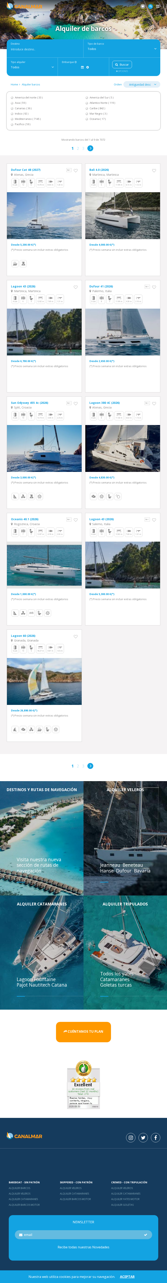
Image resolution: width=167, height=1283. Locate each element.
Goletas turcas (116, 985)
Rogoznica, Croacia (26, 524)
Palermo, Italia (101, 291)
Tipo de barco (96, 43)
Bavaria (143, 870)
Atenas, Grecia (23, 174)
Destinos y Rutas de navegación (42, 789)
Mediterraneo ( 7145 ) (28, 118)
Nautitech (40, 985)
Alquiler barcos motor (24, 1205)
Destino (15, 43)
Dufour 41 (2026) (101, 286)
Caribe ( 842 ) (97, 108)
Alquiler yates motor (125, 1199)
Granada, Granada (25, 640)
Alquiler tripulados (125, 904)
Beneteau (133, 865)
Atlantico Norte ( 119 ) (102, 102)
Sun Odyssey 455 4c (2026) (29, 403)
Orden (118, 84)
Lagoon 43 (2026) (23, 286)
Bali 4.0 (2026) (99, 170)
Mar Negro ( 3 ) (98, 113)
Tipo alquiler (18, 62)
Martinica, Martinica (105, 174)
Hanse (107, 870)
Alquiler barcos (31, 84)
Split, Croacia (22, 407)
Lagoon (25, 979)
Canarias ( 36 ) (23, 108)
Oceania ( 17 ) (98, 118)
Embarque (68, 62)
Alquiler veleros (125, 789)
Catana (59, 985)
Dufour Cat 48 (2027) (26, 170)
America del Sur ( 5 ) (101, 97)
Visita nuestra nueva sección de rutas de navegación (39, 865)
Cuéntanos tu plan (85, 1031)
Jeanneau (110, 865)
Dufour (124, 870)
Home (14, 84)
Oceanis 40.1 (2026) (24, 519)
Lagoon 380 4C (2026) (104, 403)
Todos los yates (117, 973)
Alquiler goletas (122, 1205)
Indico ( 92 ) (21, 113)
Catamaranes (115, 979)
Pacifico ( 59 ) (22, 124)
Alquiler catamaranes (42, 904)
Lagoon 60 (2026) (23, 636)
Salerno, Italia (100, 524)
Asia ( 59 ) (20, 102)
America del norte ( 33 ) (29, 97)
